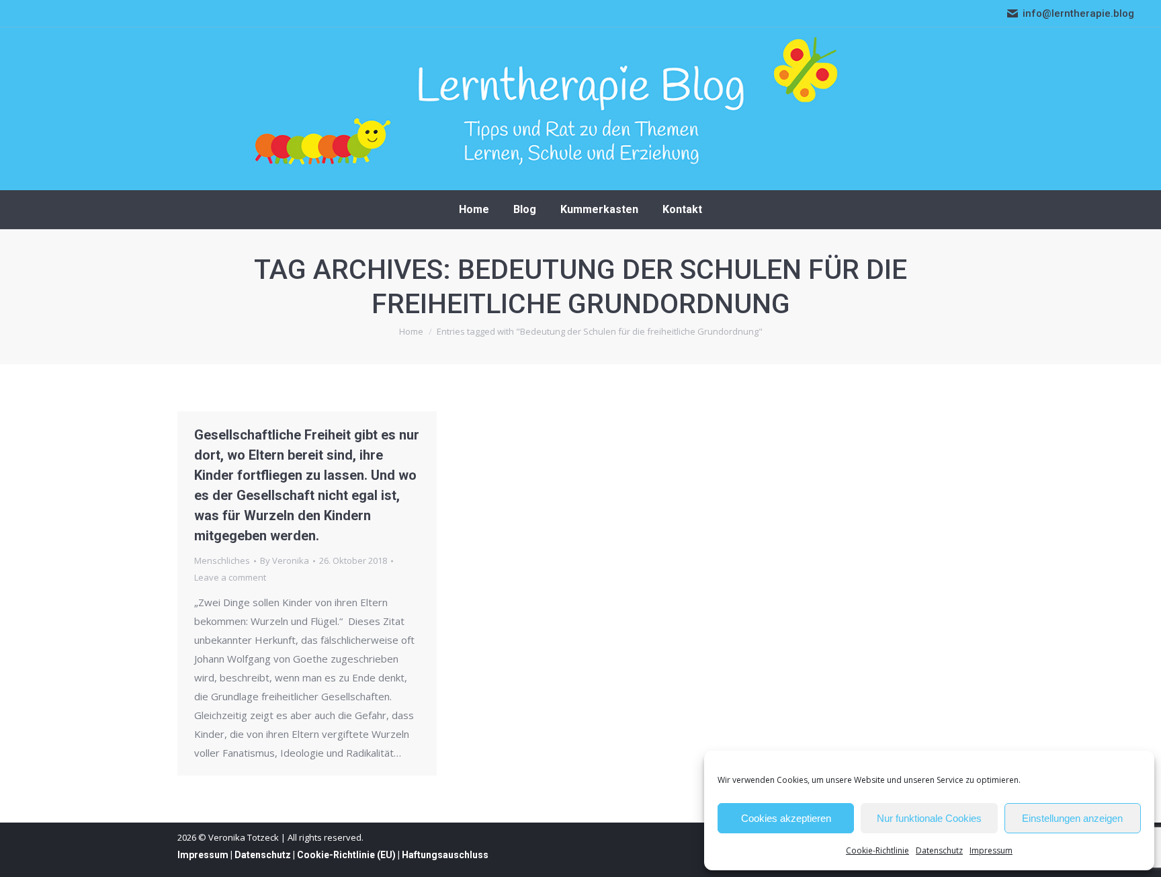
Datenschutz (939, 850)
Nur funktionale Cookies (929, 818)
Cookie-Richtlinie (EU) (346, 854)
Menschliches (222, 560)
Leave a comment (230, 577)
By (284, 560)
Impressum (991, 850)
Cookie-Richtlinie (877, 850)
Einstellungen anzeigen (1072, 818)
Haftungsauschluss (445, 854)
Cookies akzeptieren (786, 818)
